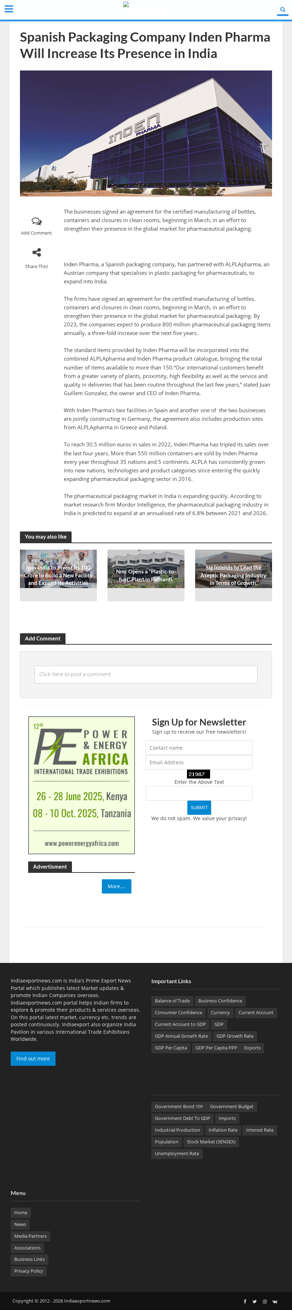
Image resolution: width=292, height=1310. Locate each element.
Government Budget (232, 1106)
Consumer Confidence (178, 1012)
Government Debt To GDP (182, 1118)
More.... (117, 886)
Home (20, 1212)
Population (166, 1141)
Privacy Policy (28, 1271)
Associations (27, 1247)
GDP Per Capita (171, 1047)
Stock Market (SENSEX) (211, 1141)
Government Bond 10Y (179, 1106)
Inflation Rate (223, 1130)
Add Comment (36, 233)
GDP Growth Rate (235, 1036)
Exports (252, 1047)
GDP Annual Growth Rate (181, 1036)
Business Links (29, 1259)
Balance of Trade (172, 1000)
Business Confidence (220, 1000)
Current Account (256, 1012)
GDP (219, 1024)
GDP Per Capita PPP (216, 1047)
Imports (227, 1118)
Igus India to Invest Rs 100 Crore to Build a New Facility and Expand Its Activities (58, 575)
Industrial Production (177, 1130)
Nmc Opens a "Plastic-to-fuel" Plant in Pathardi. (146, 575)
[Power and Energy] (81, 784)
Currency (220, 1012)
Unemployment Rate (177, 1153)
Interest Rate (259, 1130)
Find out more (33, 1058)
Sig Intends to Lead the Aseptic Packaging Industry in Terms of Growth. (233, 575)
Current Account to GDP (180, 1024)
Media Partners (30, 1236)
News (20, 1224)
